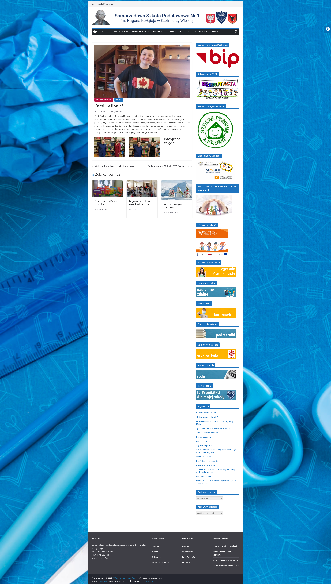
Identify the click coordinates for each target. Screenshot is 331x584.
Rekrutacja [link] (187, 562)
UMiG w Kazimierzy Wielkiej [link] (225, 546)
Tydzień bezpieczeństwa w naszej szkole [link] (213, 428)
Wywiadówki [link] (187, 551)
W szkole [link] (157, 31)
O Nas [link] (103, 31)
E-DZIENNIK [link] (200, 31)
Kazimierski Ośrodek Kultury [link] (225, 560)
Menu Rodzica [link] (139, 31)
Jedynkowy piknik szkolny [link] (206, 465)
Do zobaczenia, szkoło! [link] (206, 413)
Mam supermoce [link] (203, 441)
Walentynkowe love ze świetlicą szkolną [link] (114, 166)
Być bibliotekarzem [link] (204, 437)
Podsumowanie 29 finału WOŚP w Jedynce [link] (168, 166)
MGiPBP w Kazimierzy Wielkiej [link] (226, 565)
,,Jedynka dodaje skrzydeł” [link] (207, 417)
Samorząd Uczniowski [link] (161, 562)
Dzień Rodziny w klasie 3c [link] (207, 461)
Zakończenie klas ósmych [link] (207, 432)
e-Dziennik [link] (156, 551)
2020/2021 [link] (118, 100)
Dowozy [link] (185, 546)
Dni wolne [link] (156, 557)
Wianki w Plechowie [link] (204, 456)
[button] (107, 32)
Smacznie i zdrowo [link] (204, 476)
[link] (327, 29)
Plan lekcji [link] (185, 31)
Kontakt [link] (216, 31)
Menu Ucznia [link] (119, 31)
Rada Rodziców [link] (188, 557)
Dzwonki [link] (155, 546)
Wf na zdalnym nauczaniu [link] (173, 205)
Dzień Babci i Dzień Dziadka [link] (105, 202)
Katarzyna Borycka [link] (116, 111)
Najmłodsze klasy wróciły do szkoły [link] (139, 202)
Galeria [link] (172, 31)
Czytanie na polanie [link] (204, 445)
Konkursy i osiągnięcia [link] (103, 100)
